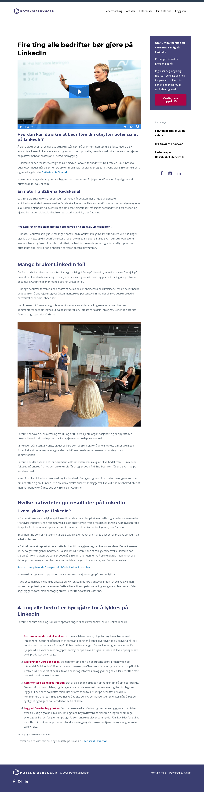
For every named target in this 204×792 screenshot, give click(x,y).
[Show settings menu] (131, 126)
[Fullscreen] (138, 126)
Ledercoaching (113, 11)
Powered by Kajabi (180, 772)
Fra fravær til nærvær (169, 144)
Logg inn (180, 11)
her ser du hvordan (95, 741)
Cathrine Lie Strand (54, 172)
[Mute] (125, 126)
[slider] (76, 126)
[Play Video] (20, 126)
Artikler (130, 11)
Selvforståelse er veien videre (170, 133)
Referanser (145, 11)
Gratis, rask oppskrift (170, 100)
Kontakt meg (158, 772)
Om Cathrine (163, 11)
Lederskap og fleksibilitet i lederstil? (169, 155)
